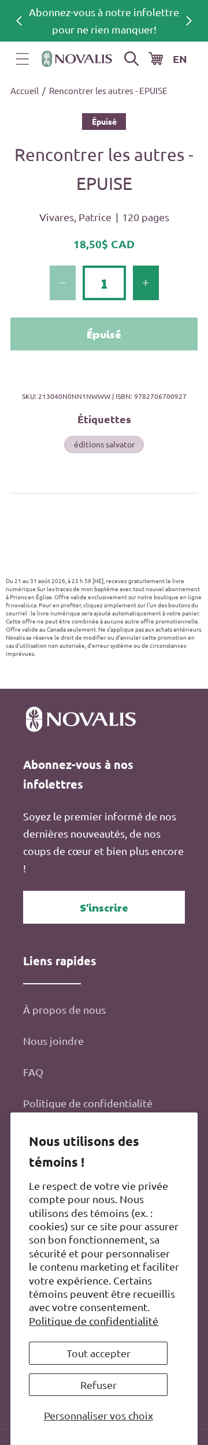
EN (180, 58)
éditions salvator (104, 444)
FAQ (33, 1072)
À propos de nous (64, 1009)
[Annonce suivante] (189, 20)
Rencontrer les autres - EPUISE (108, 90)
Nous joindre (53, 1041)
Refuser (98, 1385)
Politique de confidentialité (93, 1321)
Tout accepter (98, 1353)
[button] (22, 59)
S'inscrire (104, 907)
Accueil (24, 90)
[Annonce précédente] (19, 20)
